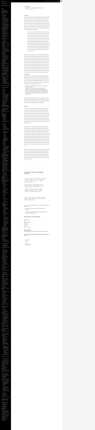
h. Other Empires (4, 23)
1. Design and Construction (6, 241)
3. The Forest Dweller (5, 97)
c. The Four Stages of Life (5, 94)
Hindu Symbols (4, 293)
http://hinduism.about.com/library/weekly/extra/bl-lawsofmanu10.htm (36, 231)
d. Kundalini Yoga (4, 273)
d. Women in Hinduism (5, 100)
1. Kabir (3, 308)
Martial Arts (3, 294)
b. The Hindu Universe (5, 57)
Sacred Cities (3, 301)
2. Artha (3, 90)
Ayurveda (3, 40)
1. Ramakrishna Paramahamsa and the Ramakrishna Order (6, 347)
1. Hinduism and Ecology (5, 356)
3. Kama (3, 91)
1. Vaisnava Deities (4, 192)
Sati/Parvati (4, 186)
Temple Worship (4, 264)
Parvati (4, 210)
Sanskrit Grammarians (5, 50)
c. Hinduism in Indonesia (5, 328)
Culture (3, 290)
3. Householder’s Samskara (5, 83)
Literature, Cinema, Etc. (5, 282)
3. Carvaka (3, 120)
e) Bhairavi (4, 219)
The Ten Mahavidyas (5, 213)
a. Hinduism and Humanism (5, 331)
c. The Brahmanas (4, 32)
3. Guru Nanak (4, 310)
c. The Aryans (3, 17)
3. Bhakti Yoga (4, 174)
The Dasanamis (5, 353)
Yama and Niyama (5, 138)
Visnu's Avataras (5, 198)
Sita (3, 196)
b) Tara (4, 216)
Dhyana (4, 134)
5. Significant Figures (5, 320)
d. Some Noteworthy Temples (6, 247)
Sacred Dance (4, 299)
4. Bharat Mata (4, 319)
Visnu (3, 197)
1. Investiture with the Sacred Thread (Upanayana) (5, 80)
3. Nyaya (3, 141)
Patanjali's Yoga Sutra (5, 128)
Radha (4, 195)
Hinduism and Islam (4, 373)
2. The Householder (5, 96)
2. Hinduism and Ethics (5, 358)
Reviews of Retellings (5, 160)
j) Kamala (4, 225)
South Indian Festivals (5, 284)
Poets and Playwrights (5, 295)
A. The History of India (4, 12)
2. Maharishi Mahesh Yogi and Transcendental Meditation (5, 383)
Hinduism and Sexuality (5, 411)
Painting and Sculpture (5, 298)
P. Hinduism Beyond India (4, 361)
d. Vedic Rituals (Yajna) (5, 33)
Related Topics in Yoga (6, 129)
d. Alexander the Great (5, 18)
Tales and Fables (4, 302)
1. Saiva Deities (4, 184)
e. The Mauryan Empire (5, 19)
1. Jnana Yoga (4, 172)
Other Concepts (4, 153)
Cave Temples (4, 249)
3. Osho (3, 385)
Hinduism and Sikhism (5, 374)
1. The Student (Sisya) (5, 95)
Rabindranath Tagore (5, 333)
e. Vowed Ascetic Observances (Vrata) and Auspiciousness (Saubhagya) (5, 105)
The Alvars (3, 285)
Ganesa (4, 185)
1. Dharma (3, 89)
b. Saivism (3, 183)
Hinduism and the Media (5, 414)
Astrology (3, 39)
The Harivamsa (4, 166)
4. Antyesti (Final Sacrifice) (5, 85)
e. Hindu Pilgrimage (4, 256)
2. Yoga (3, 124)
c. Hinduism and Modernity (5, 354)
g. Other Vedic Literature (5, 38)
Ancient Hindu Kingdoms (5, 362)
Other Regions (4, 366)
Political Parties (4, 321)
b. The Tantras (4, 268)
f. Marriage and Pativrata (5, 108)
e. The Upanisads (4, 34)
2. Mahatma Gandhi (5, 316)
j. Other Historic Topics (5, 26)
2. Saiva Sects (4, 190)
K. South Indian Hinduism (4, 279)
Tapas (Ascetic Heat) (28, 244)
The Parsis (3, 377)
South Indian (4, 255)
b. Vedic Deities (4, 31)
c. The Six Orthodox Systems (5, 121)
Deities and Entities (4, 232)
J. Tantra (2, 265)
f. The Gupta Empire (4, 20)
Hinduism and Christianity (5, 371)
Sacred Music (4, 300)
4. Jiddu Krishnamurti (5, 386)
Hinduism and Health (4, 410)
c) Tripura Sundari (5, 217)
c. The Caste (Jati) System (5, 69)
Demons (3, 233)
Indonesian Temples (5, 250)
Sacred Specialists (4, 263)
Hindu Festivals (4, 259)
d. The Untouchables (4, 70)
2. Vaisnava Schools (4, 202)
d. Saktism (3, 203)
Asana (4, 133)
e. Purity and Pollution (5, 71)
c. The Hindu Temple (4, 240)
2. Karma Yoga (4, 173)
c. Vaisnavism (3, 191)
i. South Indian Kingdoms (5, 24)
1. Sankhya (3, 123)
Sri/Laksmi (4, 212)
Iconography (4, 260)
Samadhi (4, 137)
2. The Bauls (4, 309)
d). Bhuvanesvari (5, 218)
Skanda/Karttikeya (5, 189)
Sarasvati (4, 211)
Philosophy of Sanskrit (5, 49)
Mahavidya (3, 1)
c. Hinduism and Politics (5, 313)
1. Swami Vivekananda (5, 381)
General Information (5, 146)
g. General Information (5, 278)
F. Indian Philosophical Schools (5, 111)
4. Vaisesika (3, 142)
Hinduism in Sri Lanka (5, 363)
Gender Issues (27, 6)
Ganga (4, 206)
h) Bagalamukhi (5, 223)
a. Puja (3, 237)
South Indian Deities (5, 234)
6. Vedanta (3, 145)
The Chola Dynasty (4, 25)
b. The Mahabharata (4, 163)
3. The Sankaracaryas (5, 350)
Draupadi (27, 240)
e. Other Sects (4, 226)
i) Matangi (4, 224)
